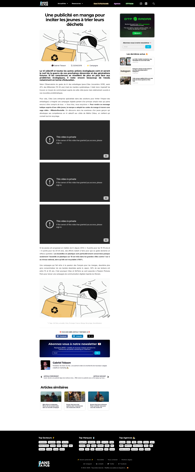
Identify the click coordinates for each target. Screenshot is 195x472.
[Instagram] (141, 3)
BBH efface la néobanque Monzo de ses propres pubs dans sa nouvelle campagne (51, 406)
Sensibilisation (97, 323)
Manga (83, 323)
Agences (117, 4)
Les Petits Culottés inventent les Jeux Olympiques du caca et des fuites (142, 59)
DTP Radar (129, 4)
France (77, 323)
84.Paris (55, 323)
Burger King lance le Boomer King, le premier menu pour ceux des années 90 (98, 406)
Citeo (67, 323)
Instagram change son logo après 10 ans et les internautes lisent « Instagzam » (142, 70)
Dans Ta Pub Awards (101, 4)
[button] (62, 336)
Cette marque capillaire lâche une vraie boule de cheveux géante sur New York (142, 80)
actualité (61, 323)
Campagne (94, 66)
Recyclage (89, 323)
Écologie (72, 323)
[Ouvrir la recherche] (153, 3)
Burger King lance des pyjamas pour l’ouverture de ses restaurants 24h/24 (74, 406)
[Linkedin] (146, 3)
